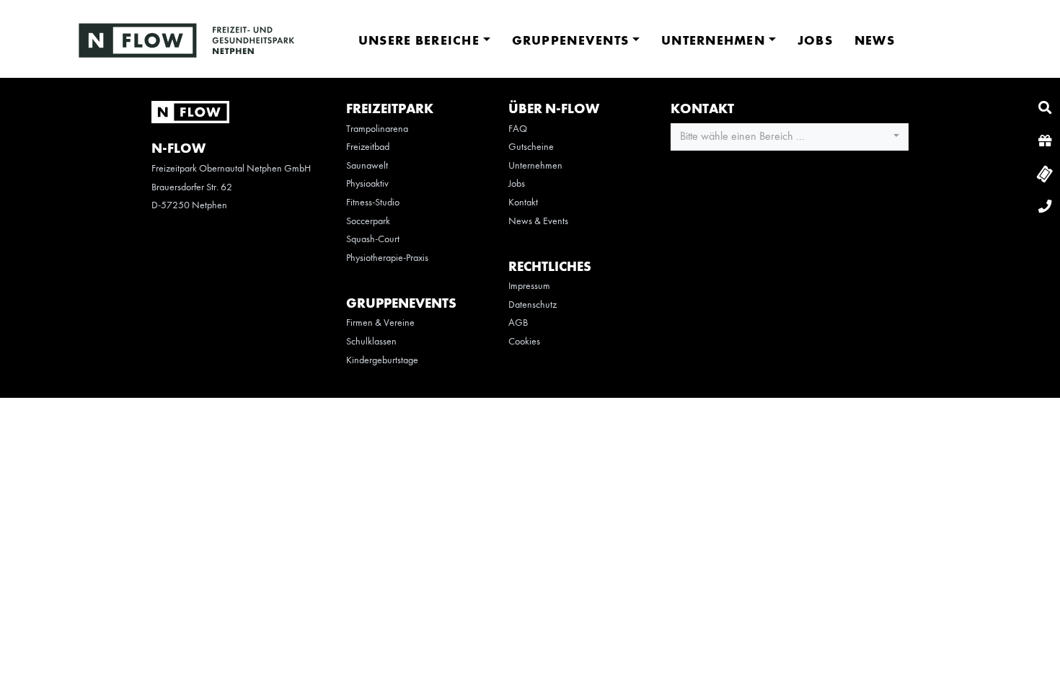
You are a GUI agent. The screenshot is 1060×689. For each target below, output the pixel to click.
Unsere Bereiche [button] (419, 41)
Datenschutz (532, 305)
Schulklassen (371, 342)
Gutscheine (531, 147)
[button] (790, 137)
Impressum (529, 286)
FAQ (517, 129)
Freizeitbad (367, 147)
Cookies (524, 342)
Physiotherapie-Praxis (387, 258)
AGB (518, 323)
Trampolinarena (377, 129)
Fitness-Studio (372, 202)
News (874, 41)
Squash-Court (372, 239)
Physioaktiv (367, 184)
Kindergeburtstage (382, 360)
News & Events (538, 221)
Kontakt (523, 202)
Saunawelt (367, 166)
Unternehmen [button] (713, 41)
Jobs (815, 41)
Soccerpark (368, 221)
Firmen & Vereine (380, 323)
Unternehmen (535, 166)
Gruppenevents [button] (571, 41)
